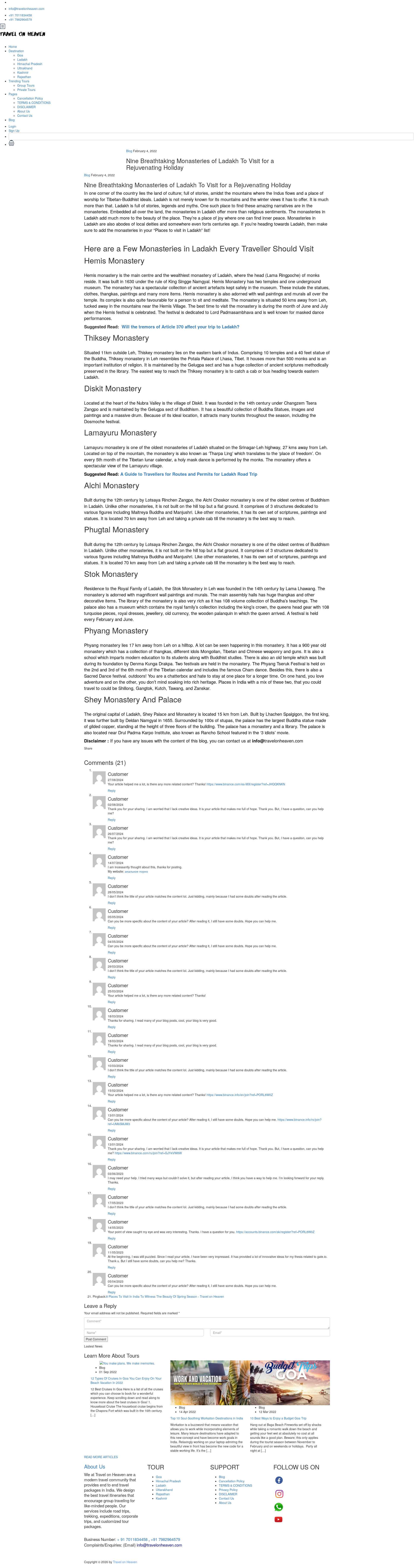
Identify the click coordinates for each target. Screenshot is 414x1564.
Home (13, 46)
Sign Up (14, 130)
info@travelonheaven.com (26, 8)
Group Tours (25, 85)
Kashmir (22, 72)
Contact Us (24, 115)
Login (12, 126)
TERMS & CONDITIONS (33, 102)
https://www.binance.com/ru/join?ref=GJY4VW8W (148, 1153)
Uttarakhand (164, 1490)
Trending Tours (19, 81)
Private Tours (26, 89)
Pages (13, 94)
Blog (12, 120)
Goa (20, 55)
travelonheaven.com (277, 741)
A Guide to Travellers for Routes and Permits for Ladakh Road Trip (188, 474)
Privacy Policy (228, 1490)
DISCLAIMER (26, 107)
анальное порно (136, 871)
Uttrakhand (24, 68)
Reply (112, 790)
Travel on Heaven (125, 1562)
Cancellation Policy (30, 98)
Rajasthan (24, 77)
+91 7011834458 (20, 15)
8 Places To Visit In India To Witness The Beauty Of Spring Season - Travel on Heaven (165, 1296)
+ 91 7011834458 (131, 1539)
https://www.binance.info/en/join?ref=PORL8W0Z (240, 1095)
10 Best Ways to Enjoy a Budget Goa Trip (278, 1418)
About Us (23, 111)
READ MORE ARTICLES (101, 1457)
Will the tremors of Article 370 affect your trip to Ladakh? (180, 326)
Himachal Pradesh (29, 64)
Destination (16, 51)
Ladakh (22, 59)
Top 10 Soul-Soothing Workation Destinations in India (206, 1418)
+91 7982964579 (20, 19)
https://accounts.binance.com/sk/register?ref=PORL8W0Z (275, 1232)
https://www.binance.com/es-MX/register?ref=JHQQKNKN (246, 784)
